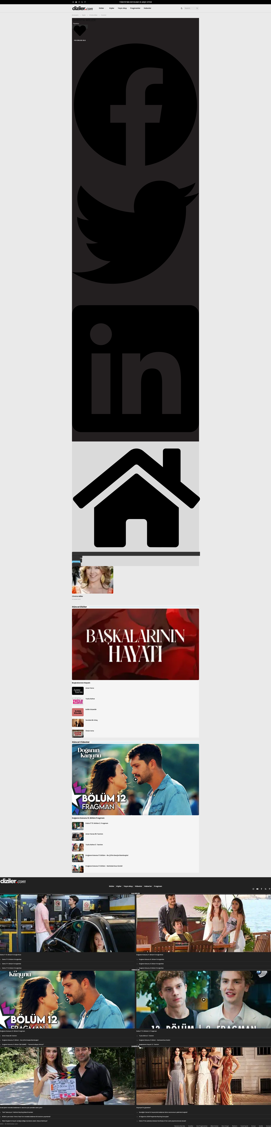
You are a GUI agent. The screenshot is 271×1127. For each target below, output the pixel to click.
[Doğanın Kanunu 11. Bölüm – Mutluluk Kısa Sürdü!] (78, 869)
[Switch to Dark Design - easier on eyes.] (181, 8)
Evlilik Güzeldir (91, 709)
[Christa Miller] (92, 580)
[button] (135, 105)
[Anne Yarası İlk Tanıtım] (78, 837)
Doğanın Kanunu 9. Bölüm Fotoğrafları (151, 964)
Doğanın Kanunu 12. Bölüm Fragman (88, 818)
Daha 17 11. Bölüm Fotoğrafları (11, 964)
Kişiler (111, 8)
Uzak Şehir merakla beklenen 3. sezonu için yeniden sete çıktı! (21, 1108)
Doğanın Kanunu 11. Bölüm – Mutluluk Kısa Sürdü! (104, 866)
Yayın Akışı (122, 8)
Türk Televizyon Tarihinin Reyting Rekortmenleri (17, 1112)
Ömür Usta (90, 731)
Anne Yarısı (90, 688)
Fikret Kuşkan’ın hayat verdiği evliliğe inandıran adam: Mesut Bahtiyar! (24, 1121)
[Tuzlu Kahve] (78, 701)
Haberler (147, 8)
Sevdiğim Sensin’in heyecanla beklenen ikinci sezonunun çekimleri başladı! (163, 1112)
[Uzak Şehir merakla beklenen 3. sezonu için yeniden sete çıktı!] (67, 1076)
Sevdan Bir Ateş (92, 720)
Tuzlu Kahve (90, 699)
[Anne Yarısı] (78, 691)
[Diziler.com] (82, 8)
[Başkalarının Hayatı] (135, 644)
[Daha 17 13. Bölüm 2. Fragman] (78, 826)
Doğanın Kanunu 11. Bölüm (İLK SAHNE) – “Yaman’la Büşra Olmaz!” (23, 1044)
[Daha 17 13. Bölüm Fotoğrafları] (67, 923)
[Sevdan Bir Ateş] (78, 723)
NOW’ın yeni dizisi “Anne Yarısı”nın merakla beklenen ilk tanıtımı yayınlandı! (26, 1116)
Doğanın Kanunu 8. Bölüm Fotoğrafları (151, 968)
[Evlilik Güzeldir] (78, 712)
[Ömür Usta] (78, 734)
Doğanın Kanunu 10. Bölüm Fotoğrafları (151, 959)
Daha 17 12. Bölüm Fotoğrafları (11, 959)
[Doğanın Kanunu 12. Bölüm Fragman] (135, 779)
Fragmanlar (135, 8)
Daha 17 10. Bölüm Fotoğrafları (11, 968)
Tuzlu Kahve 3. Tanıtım (94, 845)
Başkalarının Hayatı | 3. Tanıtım (149, 1044)
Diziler (101, 8)
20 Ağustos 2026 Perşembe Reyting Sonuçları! (154, 1116)
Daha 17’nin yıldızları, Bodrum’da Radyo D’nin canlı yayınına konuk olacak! (162, 1121)
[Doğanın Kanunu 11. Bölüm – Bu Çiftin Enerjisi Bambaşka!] (78, 858)
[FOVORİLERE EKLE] (80, 27)
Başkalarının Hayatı (81, 683)
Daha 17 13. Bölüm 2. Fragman (97, 823)
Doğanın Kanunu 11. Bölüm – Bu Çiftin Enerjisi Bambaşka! (107, 855)
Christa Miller (84, 20)
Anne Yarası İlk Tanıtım (94, 834)
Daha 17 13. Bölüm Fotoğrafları (10, 955)
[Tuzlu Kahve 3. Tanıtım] (78, 847)
